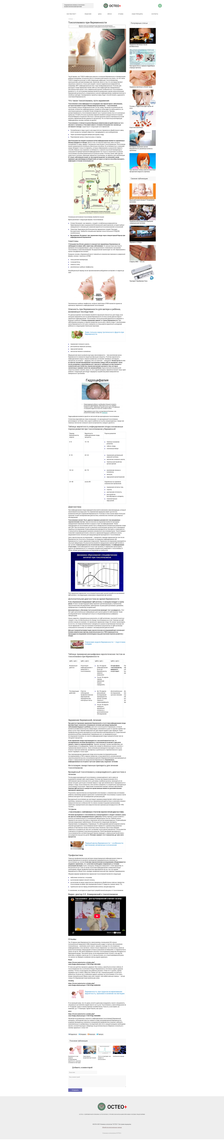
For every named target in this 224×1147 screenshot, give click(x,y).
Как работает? (71, 14)
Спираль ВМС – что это (137, 262)
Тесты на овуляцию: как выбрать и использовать (104, 1058)
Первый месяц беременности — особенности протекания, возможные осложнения (104, 844)
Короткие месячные (136, 127)
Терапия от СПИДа (136, 242)
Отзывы (120, 14)
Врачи (110, 14)
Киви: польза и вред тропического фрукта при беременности (104, 333)
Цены (100, 14)
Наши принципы (137, 14)
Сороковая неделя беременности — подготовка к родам (105, 643)
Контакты (155, 14)
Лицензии (88, 14)
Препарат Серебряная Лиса (138, 281)
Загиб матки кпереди (118, 1056)
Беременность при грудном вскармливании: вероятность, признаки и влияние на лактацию (105, 993)
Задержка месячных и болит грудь (141, 87)
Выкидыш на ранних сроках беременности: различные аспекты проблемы (141, 148)
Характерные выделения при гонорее (89, 1057)
